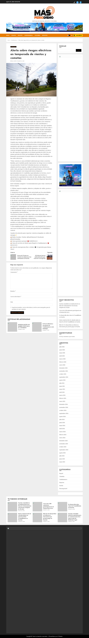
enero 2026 (62, 365)
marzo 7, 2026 (46, 330)
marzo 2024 (62, 431)
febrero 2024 (62, 434)
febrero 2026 (62, 362)
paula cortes (14, 61)
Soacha (13, 35)
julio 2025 (61, 383)
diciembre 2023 (63, 440)
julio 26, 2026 (22, 510)
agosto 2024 (62, 416)
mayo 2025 (62, 389)
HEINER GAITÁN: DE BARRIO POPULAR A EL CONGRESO (24, 326)
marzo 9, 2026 (22, 329)
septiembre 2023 (63, 450)
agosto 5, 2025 (21, 61)
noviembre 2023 (63, 443)
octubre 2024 (62, 410)
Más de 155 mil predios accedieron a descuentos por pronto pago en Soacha (49, 517)
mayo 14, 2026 (47, 521)
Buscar (62, 46)
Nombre (13, 291)
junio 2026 (62, 350)
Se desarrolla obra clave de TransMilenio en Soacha (74, 506)
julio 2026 (61, 347)
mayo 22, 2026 (22, 521)
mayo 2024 (62, 425)
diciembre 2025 (63, 368)
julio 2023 (61, 456)
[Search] (72, 35)
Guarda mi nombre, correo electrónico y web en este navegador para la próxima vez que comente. (31, 308)
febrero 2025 (62, 398)
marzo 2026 (62, 359)
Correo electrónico (15, 296)
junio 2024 (62, 422)
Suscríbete (79, 35)
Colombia (37, 35)
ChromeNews (52, 636)
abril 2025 (62, 392)
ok (78, 50)
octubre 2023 (62, 447)
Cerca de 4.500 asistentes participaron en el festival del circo (48, 506)
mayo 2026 (62, 353)
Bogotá (20, 35)
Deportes (44, 35)
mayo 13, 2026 (72, 521)
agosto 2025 (62, 380)
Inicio (7, 35)
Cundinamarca (28, 35)
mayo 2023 (62, 462)
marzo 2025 (62, 395)
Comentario (14, 272)
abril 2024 (62, 428)
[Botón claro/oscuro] (68, 35)
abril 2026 (62, 356)
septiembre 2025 (63, 377)
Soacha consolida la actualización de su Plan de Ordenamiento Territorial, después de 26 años (69, 305)
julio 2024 (61, 419)
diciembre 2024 (63, 404)
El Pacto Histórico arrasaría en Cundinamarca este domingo (48, 326)
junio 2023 (62, 459)
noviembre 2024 (63, 407)
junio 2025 (62, 386)
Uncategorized (63, 488)
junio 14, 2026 (47, 509)
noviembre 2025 (63, 371)
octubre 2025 (62, 374)
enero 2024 (62, 437)
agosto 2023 (62, 453)
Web (11, 302)
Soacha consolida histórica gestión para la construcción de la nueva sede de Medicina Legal (74, 517)
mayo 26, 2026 (72, 509)
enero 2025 (62, 401)
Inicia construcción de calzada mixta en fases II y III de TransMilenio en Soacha (24, 517)
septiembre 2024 (63, 413)
